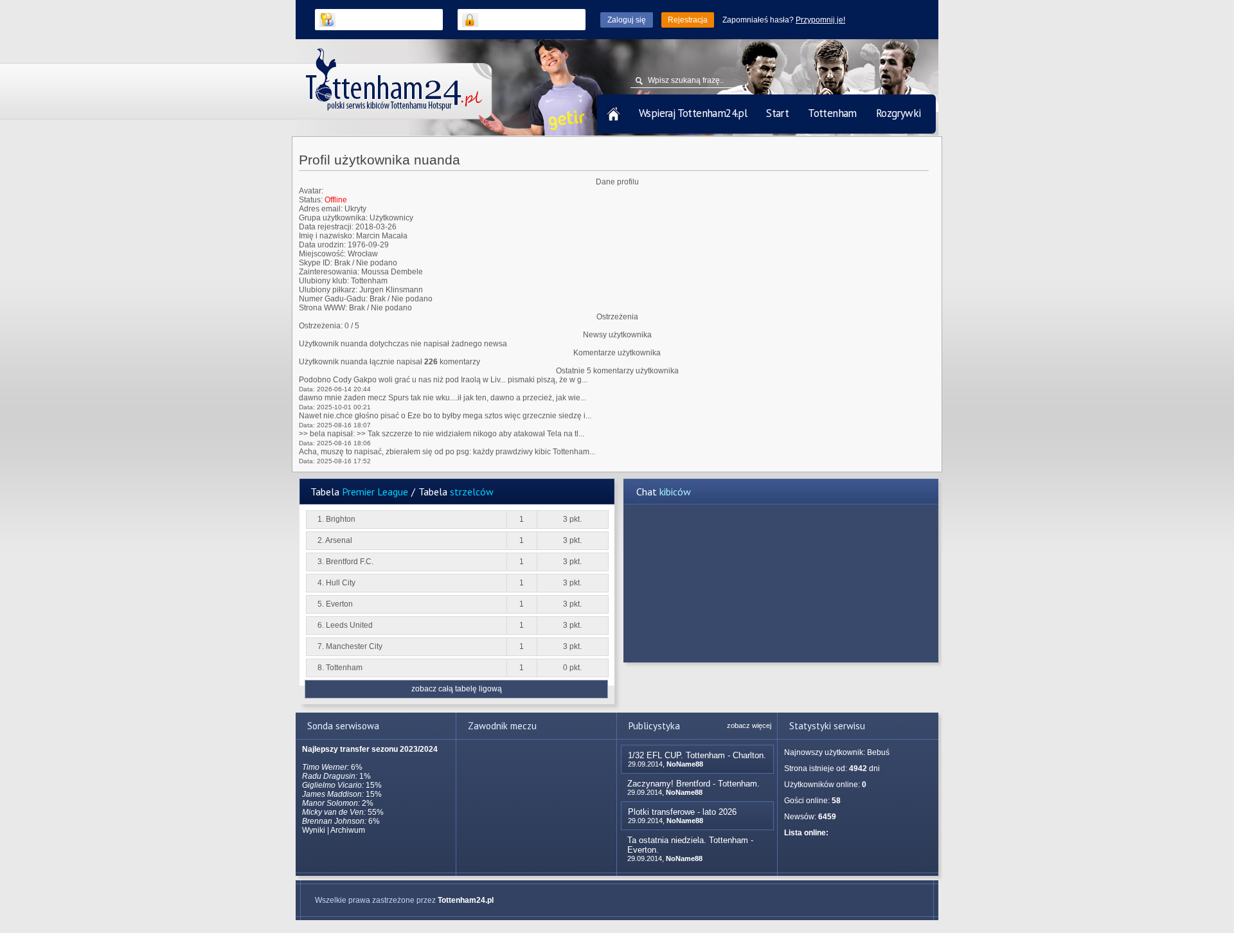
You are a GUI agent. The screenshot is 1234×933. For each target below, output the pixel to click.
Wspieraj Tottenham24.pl (693, 113)
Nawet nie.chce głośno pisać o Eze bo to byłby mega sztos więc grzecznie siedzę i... (445, 415)
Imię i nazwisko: (326, 235)
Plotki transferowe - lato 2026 (682, 812)
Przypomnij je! (820, 19)
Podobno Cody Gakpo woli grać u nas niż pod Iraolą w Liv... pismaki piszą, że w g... (443, 379)
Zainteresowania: (329, 271)
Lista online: (806, 832)
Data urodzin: (322, 244)
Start (777, 113)
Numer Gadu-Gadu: (333, 298)
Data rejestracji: (326, 226)
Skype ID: (315, 262)
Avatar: (311, 190)
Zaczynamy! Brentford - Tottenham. (693, 783)
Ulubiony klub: (324, 280)
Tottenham (832, 113)
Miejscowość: (322, 253)
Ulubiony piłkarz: (328, 289)
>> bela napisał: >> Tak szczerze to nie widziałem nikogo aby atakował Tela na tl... (441, 433)
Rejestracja (688, 19)
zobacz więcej (749, 725)
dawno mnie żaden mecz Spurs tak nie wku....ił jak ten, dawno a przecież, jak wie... (442, 397)
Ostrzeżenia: (321, 325)
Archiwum (347, 830)
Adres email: (321, 208)
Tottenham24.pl (466, 900)
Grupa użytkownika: (333, 217)
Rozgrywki (898, 113)
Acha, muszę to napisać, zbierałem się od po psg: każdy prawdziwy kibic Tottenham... (447, 451)
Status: (311, 199)
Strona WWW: (323, 307)
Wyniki (313, 830)
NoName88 (684, 764)
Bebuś (878, 752)
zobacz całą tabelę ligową (456, 688)
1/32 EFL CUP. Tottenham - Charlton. (697, 755)
